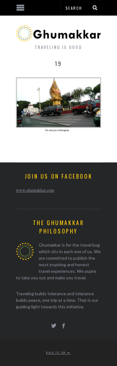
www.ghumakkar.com (35, 190)
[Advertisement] (51, 342)
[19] (58, 131)
